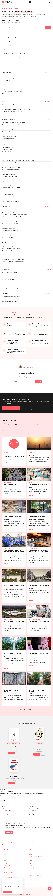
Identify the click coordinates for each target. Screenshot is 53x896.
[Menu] (49, 2)
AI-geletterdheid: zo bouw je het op (9, 246)
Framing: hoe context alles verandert (9, 136)
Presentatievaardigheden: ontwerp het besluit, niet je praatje (13, 122)
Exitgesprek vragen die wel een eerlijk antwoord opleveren (13, 216)
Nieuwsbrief (31, 867)
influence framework (12, 30)
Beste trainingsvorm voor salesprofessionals (10, 129)
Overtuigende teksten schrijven (8, 138)
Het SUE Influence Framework (8, 134)
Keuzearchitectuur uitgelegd (7, 274)
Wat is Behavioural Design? (7, 75)
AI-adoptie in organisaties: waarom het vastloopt (11, 248)
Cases (5, 867)
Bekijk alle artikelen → (26, 709)
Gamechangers (32, 877)
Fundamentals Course (33, 844)
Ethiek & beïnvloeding (8, 872)
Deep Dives (31, 854)
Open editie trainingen (7, 842)
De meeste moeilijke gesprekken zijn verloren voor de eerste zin (14, 185)
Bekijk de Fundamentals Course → (11, 407)
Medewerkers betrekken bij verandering (9, 176)
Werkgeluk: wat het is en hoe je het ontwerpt (10, 232)
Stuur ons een (33, 808)
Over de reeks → (5, 430)
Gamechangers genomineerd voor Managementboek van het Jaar (14, 288)
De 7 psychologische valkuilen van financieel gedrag (12, 91)
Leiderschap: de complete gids (8, 194)
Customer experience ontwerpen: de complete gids (11, 296)
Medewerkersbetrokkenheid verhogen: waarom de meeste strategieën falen (16, 219)
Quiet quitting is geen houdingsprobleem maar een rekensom (13, 212)
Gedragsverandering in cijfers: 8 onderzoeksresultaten (12, 171)
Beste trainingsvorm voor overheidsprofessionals (11, 104)
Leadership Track (32, 859)
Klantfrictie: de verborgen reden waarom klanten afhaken (13, 261)
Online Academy (5, 849)
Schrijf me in (9, 832)
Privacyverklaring (37, 886)
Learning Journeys (6, 847)
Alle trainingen (26, 408)
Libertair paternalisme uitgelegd (8, 149)
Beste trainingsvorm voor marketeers (9, 127)
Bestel (17, 752)
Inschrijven (38, 381)
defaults (17, 30)
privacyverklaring (25, 799)
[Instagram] (30, 814)
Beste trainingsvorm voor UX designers (9, 272)
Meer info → (11, 752)
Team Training (5, 844)
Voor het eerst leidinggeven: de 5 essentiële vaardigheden (13, 196)
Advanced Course (32, 849)
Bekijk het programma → (25, 894)
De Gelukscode (32, 880)
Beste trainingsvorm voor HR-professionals (10, 221)
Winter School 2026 (33, 851)
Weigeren (17, 891)
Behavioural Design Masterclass (35, 856)
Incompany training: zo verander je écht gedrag (11, 167)
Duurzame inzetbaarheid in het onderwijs (10, 230)
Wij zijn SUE (6, 863)
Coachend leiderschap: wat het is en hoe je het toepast (12, 199)
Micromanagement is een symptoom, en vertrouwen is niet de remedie (15, 189)
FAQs (5, 870)
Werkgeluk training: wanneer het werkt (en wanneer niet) (13, 223)
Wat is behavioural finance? (7, 93)
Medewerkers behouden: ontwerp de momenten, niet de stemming (14, 214)
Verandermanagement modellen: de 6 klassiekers (11, 165)
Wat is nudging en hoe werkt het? (8, 147)
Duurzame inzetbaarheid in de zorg (9, 228)
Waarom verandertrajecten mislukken (9, 174)
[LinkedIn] (33, 814)
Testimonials (7, 865)
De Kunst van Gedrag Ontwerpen (36, 875)
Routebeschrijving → (6, 814)
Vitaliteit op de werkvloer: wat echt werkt (10, 226)
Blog (30, 863)
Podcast (30, 865)
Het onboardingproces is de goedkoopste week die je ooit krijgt (14, 209)
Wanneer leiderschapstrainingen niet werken (10, 201)
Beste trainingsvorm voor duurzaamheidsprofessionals (12, 107)
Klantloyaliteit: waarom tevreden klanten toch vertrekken (13, 263)
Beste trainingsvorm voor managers (9, 192)
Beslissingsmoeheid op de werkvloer (9, 235)
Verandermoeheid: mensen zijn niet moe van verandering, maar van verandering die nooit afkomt (20, 162)
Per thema (4, 854)
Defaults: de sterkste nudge (7, 80)
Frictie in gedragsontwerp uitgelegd (9, 78)
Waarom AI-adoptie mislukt (7, 250)
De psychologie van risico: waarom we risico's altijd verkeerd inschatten (16, 89)
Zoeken (48, 27)
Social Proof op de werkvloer (7, 237)
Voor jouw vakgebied (6, 851)
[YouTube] (35, 814)
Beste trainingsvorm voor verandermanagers (10, 169)
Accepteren (8, 891)
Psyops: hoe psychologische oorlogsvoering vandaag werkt (13, 131)
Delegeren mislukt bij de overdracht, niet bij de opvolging (13, 187)
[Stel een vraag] (49, 888)
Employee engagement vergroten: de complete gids (11, 298)
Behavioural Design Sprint (34, 847)
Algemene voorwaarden (46, 886)
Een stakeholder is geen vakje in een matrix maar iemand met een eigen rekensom (18, 160)
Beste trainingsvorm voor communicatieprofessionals (12, 124)
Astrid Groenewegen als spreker (11, 874)
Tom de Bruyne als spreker (10, 877)
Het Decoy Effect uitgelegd (7, 96)
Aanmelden (14, 797)
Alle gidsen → (48, 293)
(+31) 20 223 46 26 (33, 810)
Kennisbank (31, 870)
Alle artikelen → (48, 72)
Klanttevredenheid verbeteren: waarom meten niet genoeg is (13, 259)
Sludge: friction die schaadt (7, 151)
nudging (6, 30)
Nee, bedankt (2, 800)
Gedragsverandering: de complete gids (9, 301)
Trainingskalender (32, 842)
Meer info (10, 889)
